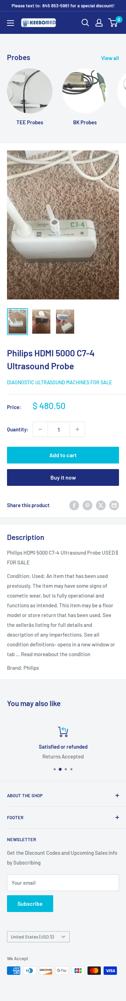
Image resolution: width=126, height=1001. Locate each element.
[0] (113, 22)
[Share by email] (114, 505)
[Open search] (85, 23)
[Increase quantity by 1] (77, 429)
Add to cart (63, 455)
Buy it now (63, 477)
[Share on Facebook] (74, 505)
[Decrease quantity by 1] (40, 429)
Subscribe (30, 903)
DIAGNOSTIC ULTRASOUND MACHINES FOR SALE (59, 382)
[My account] (99, 23)
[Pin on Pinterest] (87, 505)
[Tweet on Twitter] (101, 505)
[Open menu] (10, 23)
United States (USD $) (32, 937)
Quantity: (17, 429)
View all (110, 58)
